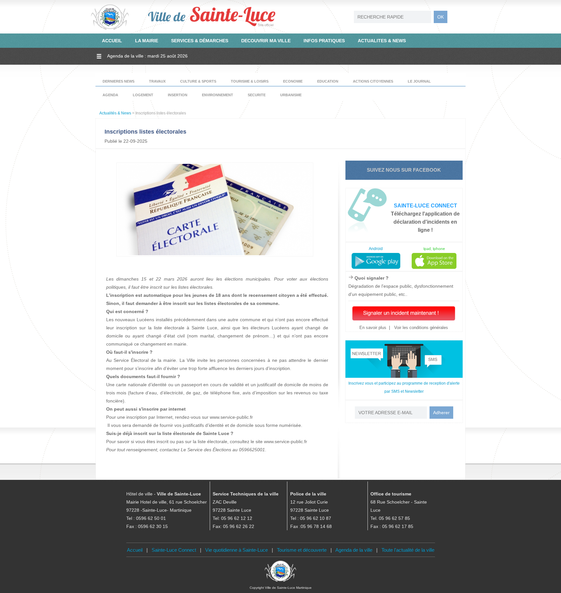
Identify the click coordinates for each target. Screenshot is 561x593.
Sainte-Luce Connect (174, 550)
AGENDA (110, 95)
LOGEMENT (143, 95)
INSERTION (177, 95)
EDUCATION (327, 81)
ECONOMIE (293, 81)
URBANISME (291, 95)
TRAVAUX (157, 81)
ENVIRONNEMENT (217, 95)
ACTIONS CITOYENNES (373, 81)
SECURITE (257, 95)
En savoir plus (372, 327)
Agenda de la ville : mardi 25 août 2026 (147, 56)
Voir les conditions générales (420, 327)
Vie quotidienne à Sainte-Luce (236, 550)
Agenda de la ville (353, 550)
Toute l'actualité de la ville (407, 550)
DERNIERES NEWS (118, 81)
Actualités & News (115, 113)
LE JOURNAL (419, 81)
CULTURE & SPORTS (198, 81)
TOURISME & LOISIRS (249, 81)
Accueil (135, 550)
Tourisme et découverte (302, 550)
